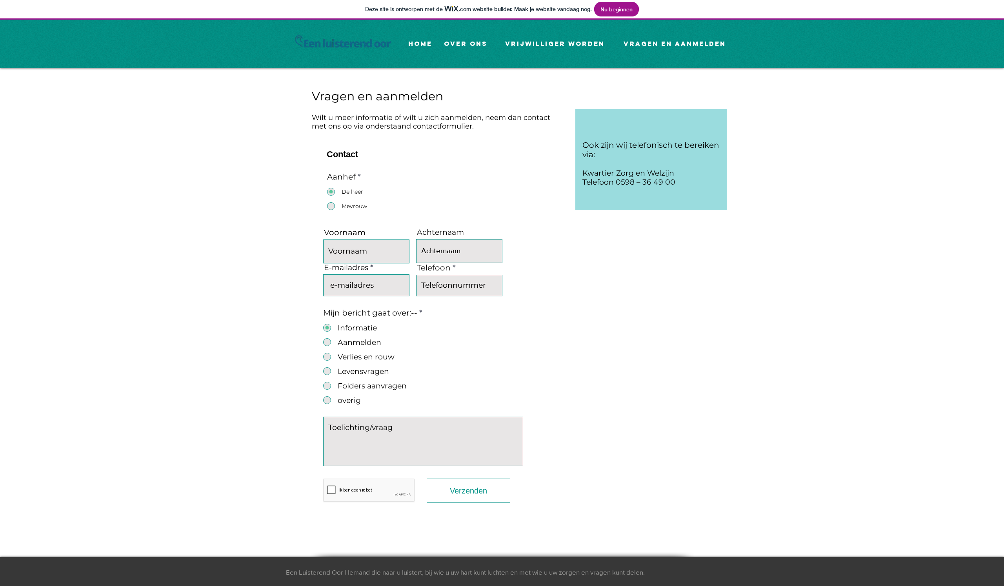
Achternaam (440, 232)
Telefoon (434, 268)
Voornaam (345, 232)
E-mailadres (346, 267)
